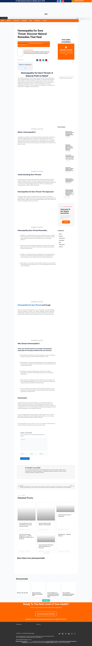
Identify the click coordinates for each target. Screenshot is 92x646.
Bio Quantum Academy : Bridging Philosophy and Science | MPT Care (69, 169)
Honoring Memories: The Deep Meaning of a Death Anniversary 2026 (25, 525)
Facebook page (38, 423)
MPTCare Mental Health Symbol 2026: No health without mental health (69, 180)
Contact (45, 20)
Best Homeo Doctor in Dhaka (23, 43)
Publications (37, 20)
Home (2, 20)
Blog (31, 20)
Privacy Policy (18, 624)
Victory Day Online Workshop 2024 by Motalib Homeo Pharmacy (46, 546)
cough (36, 309)
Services (9, 20)
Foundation (24, 20)
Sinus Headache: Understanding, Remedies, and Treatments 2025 (68, 594)
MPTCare (29, 641)
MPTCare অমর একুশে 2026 (22, 592)
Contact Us (38, 624)
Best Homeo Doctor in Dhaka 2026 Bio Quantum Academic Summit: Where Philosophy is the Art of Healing (69, 192)
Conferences (16, 20)
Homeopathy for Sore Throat (29, 305)
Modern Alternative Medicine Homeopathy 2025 (37, 594)
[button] (31, 64)
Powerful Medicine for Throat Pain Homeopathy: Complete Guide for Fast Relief (53, 594)
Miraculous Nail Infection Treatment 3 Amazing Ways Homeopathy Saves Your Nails (25, 18)
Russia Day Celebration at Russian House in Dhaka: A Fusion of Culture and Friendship (69, 147)
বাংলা (46, 14)
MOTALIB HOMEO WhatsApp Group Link (23, 639)
